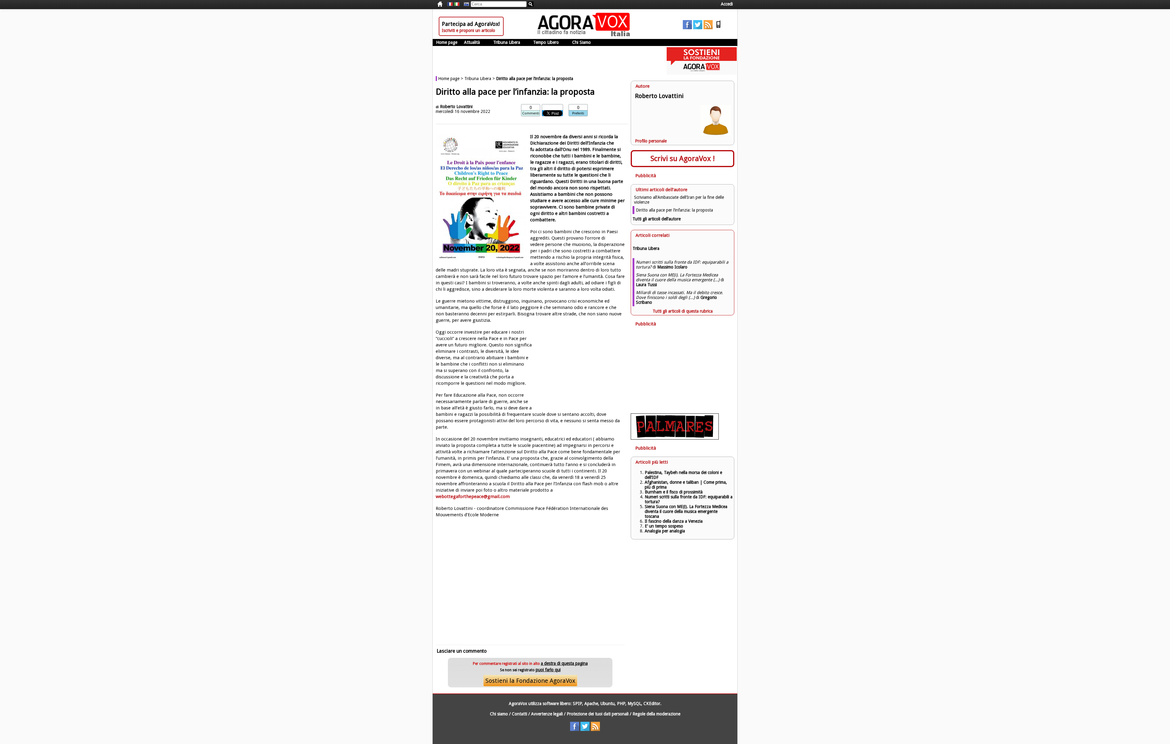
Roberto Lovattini (456, 106)
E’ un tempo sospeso (664, 526)
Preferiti (578, 113)
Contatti (519, 713)
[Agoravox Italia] (456, 4)
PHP (621, 703)
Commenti (530, 113)
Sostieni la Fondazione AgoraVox (530, 680)
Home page (446, 42)
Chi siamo (499, 713)
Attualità (472, 42)
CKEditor (652, 703)
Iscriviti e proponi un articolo (468, 30)
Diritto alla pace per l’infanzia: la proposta (674, 210)
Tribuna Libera (506, 42)
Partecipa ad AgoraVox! (471, 24)
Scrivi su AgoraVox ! (683, 158)
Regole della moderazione (656, 713)
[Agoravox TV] (465, 4)
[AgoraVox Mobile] (718, 27)
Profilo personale (651, 141)
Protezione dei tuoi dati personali (598, 713)
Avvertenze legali (547, 713)
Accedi (727, 4)
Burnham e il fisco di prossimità (674, 492)
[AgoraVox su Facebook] (687, 27)
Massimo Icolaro (672, 267)
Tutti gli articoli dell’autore (657, 218)
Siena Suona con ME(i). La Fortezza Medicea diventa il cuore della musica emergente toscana (686, 511)
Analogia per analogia (665, 530)
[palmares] (675, 438)
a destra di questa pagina (564, 663)
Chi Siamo (581, 42)
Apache (591, 703)
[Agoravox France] (450, 4)
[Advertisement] (530, 580)
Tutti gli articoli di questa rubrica (683, 311)
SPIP (577, 703)
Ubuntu (608, 703)
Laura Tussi (646, 284)
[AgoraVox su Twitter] (697, 27)
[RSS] (708, 27)
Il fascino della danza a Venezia (674, 521)
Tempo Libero (546, 42)
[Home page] (585, 35)
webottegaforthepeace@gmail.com (473, 496)
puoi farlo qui (548, 669)
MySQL (634, 703)
